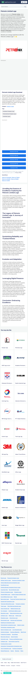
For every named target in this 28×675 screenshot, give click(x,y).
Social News (15, 634)
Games (12, 651)
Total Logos (3, 606)
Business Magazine (14, 632)
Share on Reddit (15, 179)
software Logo (4, 615)
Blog (9, 662)
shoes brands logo (5, 608)
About (5, 662)
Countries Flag (4, 589)
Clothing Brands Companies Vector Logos (10, 587)
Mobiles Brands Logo (15, 608)
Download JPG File (14, 159)
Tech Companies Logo (6, 648)
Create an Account (6, 659)
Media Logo (11, 615)
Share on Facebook (6, 177)
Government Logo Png (14, 641)
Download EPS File (14, 163)
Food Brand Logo (5, 585)
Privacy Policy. (18, 172)
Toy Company (4, 611)
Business (17, 651)
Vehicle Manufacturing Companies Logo (10, 582)
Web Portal (23, 632)
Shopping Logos (4, 618)
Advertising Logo (14, 618)
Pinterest (18, 665)
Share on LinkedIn (6, 179)
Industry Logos (10, 106)
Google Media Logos (5, 594)
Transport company (20, 604)
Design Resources (5, 651)
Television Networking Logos (7, 604)
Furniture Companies (17, 648)
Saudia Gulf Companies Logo (7, 601)
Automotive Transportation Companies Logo (11, 646)
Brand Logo (3, 578)
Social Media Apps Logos (7, 596)
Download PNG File (14, 155)
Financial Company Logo (13, 578)
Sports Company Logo (6, 629)
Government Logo (5, 620)
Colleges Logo (4, 641)
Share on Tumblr (6, 180)
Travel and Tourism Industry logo (18, 599)
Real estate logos (5, 599)
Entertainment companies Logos (8, 625)
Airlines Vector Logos (6, 580)
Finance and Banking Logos (15, 639)
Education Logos (5, 613)
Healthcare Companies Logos (8, 622)
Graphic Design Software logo (19, 594)
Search (26, 7)
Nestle (15, 596)
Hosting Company (5, 632)
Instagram (13, 665)
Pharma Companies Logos (7, 592)
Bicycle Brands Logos (14, 589)
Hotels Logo (18, 615)
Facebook (8, 665)
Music (22, 651)
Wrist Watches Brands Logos (14, 606)
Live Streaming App (17, 629)
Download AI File (14, 167)
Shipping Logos (17, 592)
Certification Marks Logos (15, 611)
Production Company (6, 634)
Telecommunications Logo (16, 613)
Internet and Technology (16, 620)
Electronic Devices (5, 636)
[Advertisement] (14, 75)
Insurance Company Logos (18, 580)
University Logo (4, 639)
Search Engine (14, 636)
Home (2, 662)
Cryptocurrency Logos (6, 643)
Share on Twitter (16, 177)
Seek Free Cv (23, 662)
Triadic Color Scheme (15, 662)
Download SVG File (14, 151)
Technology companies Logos (8, 627)
